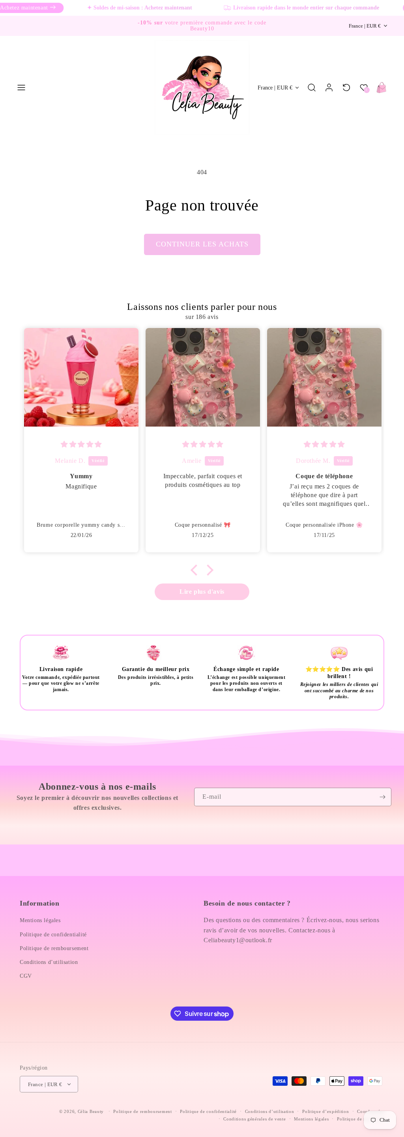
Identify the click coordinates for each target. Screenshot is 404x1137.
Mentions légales (40, 920)
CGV (26, 976)
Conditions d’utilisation (49, 962)
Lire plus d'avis (202, 591)
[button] (21, 87)
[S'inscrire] (382, 797)
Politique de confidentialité (53, 935)
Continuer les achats (202, 244)
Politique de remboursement (54, 948)
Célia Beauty (91, 1111)
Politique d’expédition (325, 1111)
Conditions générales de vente (254, 1118)
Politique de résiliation (360, 1118)
